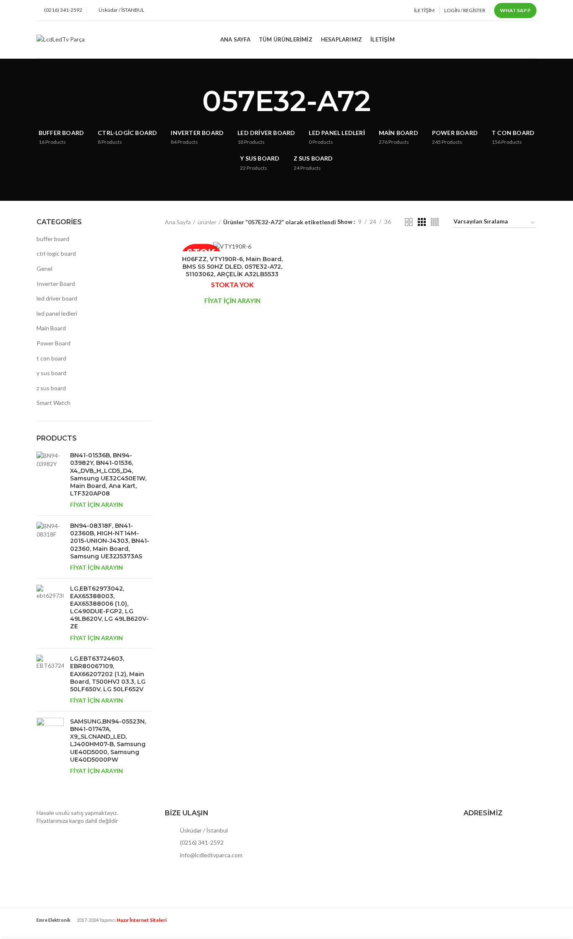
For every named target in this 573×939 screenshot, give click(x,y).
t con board (51, 358)
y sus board (51, 372)
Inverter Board (55, 283)
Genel (44, 268)
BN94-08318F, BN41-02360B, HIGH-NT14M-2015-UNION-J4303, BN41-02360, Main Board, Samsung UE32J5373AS (109, 541)
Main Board (51, 328)
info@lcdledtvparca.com (210, 855)
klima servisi (52, 926)
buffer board (52, 238)
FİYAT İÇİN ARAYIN (96, 504)
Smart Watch (53, 402)
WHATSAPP (515, 10)
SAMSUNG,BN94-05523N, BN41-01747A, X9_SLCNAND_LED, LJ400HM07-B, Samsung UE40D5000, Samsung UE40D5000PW (108, 740)
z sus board (51, 388)
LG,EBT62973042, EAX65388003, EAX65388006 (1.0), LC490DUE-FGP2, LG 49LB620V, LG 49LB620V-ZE (109, 607)
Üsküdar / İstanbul (203, 830)
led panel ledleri (56, 313)
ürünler (207, 222)
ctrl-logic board (56, 253)
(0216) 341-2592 (201, 842)
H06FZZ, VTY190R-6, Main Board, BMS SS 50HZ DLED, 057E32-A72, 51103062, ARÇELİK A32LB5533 (232, 266)
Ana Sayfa (178, 222)
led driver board (56, 298)
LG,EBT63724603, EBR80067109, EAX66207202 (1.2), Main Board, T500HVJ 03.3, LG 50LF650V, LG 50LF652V (108, 674)
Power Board (53, 343)
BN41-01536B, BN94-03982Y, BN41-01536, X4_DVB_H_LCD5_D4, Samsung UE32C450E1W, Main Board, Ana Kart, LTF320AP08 (108, 474)
